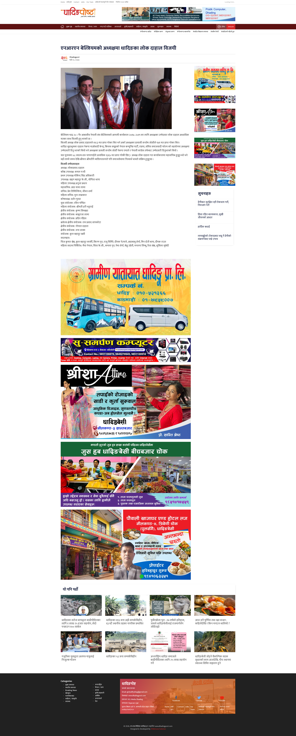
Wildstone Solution (158, 729)
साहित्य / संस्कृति (142, 26)
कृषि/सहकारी (128, 26)
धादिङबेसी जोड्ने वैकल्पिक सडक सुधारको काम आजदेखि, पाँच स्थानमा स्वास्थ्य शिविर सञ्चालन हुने (213, 660)
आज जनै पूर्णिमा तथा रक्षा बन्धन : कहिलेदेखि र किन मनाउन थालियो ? (212, 622)
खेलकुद (68, 693)
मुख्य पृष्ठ (69, 26)
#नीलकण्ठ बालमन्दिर (183, 31)
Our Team (89, 2)
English (231, 26)
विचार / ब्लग (92, 26)
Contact (76, 2)
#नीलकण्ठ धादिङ (145, 31)
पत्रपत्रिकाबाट (69, 695)
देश (96, 701)
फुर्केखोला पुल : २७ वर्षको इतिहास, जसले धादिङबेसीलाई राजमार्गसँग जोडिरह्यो (168, 623)
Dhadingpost (74, 57)
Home (63, 2)
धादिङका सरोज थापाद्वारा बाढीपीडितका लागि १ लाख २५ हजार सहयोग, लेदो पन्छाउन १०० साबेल (81, 623)
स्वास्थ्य (168, 26)
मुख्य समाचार (69, 684)
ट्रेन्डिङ (223, 26)
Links (83, 2)
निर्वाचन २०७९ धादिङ (122, 2)
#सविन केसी (214, 31)
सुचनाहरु (160, 26)
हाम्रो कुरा (69, 2)
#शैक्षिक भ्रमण (158, 31)
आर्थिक (97, 695)
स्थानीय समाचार (80, 26)
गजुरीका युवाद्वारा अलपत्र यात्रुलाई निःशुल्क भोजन (78, 658)
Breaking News (71, 690)
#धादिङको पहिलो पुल (227, 31)
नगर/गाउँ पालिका (106, 26)
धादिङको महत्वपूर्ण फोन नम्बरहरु (104, 2)
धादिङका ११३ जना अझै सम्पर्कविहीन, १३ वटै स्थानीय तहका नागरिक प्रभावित (124, 622)
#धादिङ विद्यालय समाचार (200, 31)
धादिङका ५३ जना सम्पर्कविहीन (121, 656)
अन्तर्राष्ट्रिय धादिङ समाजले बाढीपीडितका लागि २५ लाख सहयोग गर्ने (169, 660)
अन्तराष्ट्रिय (98, 684)
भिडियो (176, 26)
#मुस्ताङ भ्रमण (169, 31)
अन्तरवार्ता (117, 26)
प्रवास (152, 26)
